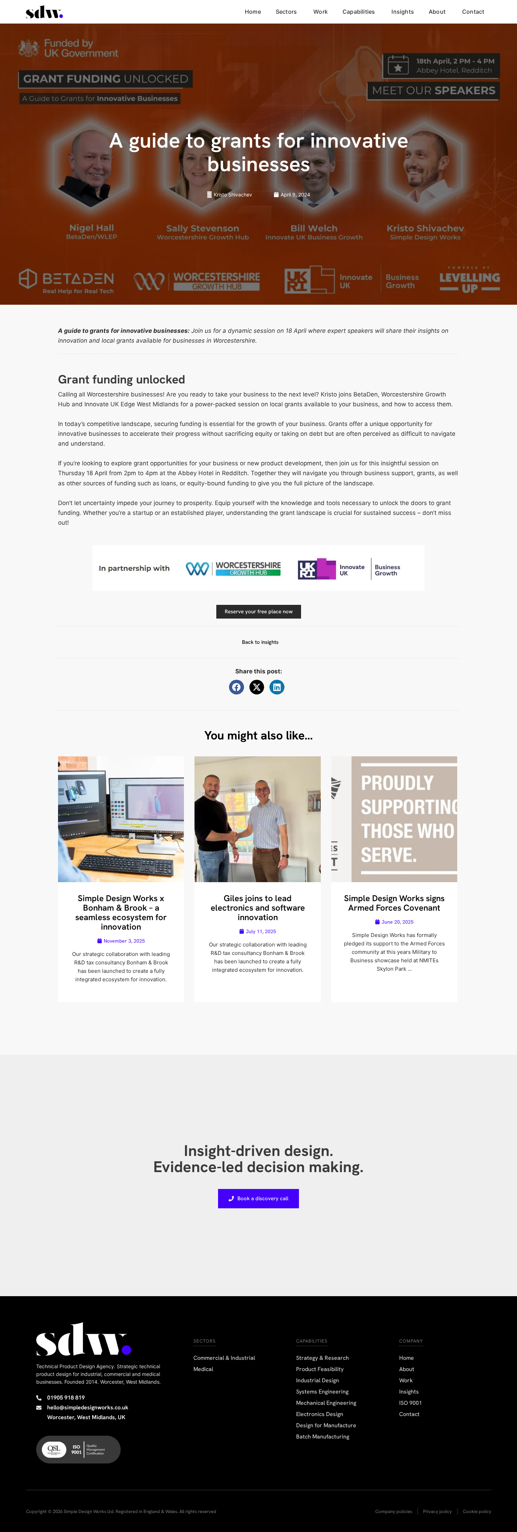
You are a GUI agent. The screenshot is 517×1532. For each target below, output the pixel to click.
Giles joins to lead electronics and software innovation (258, 908)
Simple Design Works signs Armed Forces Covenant (394, 903)
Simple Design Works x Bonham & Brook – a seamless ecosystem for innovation (121, 912)
